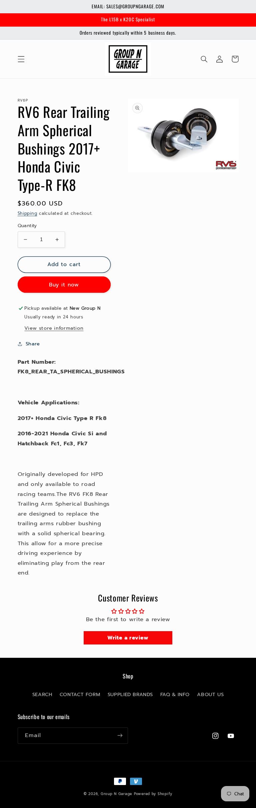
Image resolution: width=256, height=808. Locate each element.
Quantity (27, 225)
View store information (53, 328)
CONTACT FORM (80, 694)
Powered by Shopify (153, 793)
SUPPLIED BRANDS (130, 694)
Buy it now (64, 285)
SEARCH (42, 694)
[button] (21, 59)
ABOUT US (210, 694)
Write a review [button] (128, 638)
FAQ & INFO (175, 694)
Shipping (27, 213)
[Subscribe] (120, 735)
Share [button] (33, 343)
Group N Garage (116, 793)
